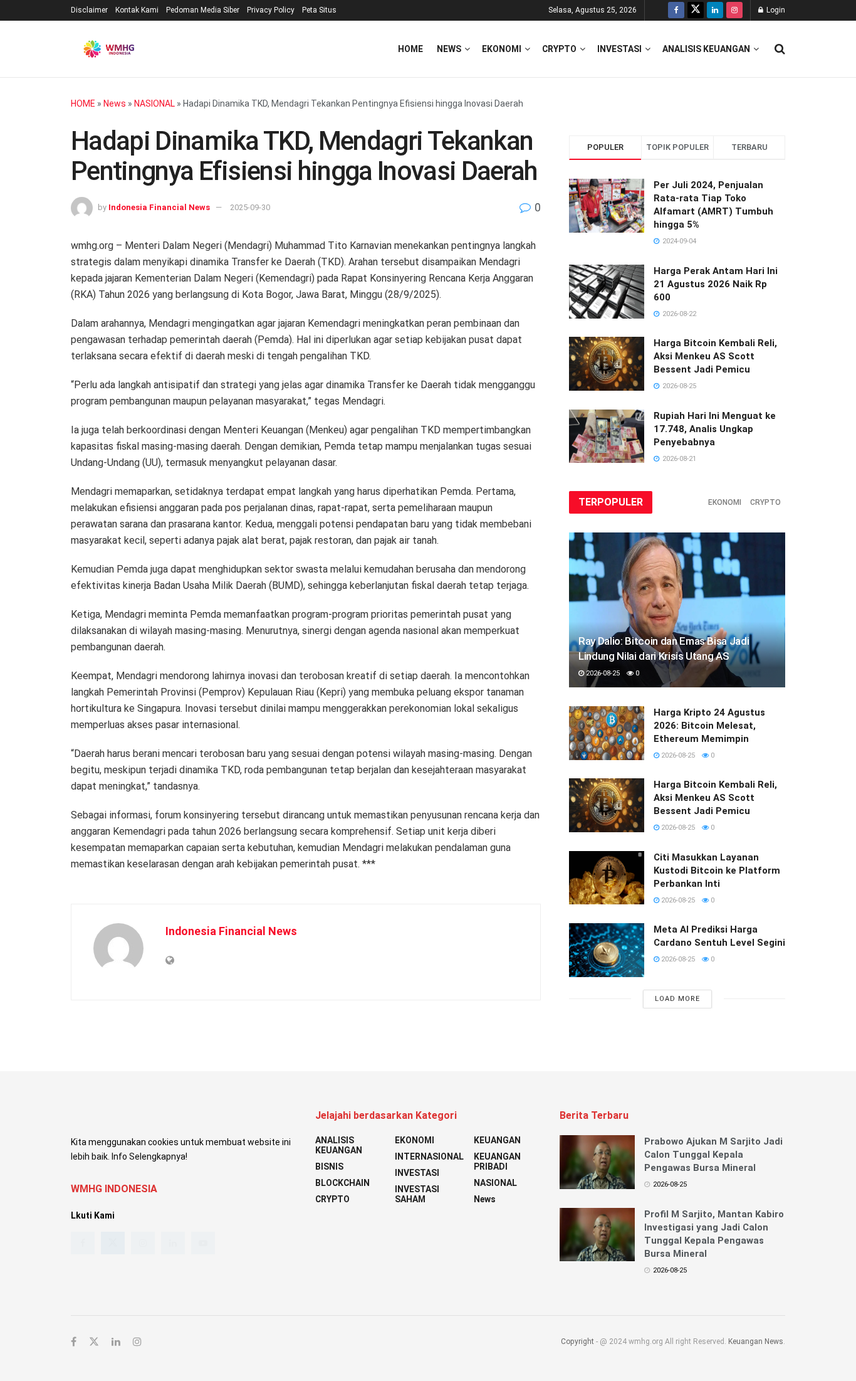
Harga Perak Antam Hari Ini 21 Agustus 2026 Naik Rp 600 (716, 284)
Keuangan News (755, 1341)
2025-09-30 (250, 207)
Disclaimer (89, 10)
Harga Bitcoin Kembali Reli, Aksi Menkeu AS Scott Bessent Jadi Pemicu (715, 356)
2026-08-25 (602, 673)
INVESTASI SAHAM (417, 1194)
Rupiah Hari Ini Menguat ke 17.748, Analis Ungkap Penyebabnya (715, 429)
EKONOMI (501, 49)
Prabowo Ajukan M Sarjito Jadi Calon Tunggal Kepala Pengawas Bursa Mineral (713, 1154)
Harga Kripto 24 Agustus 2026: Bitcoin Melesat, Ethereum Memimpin (709, 725)
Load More (677, 999)
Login (775, 10)
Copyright (577, 1341)
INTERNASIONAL (429, 1156)
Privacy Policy (271, 10)
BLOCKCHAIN (342, 1183)
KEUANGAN (497, 1140)
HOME (83, 103)
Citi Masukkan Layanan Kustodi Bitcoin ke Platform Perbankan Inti (717, 870)
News (449, 49)
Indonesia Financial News (159, 207)
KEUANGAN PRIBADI (497, 1161)
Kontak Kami (137, 10)
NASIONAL (154, 103)
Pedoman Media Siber (202, 10)
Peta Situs (319, 10)
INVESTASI (619, 49)
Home (410, 49)
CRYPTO (559, 49)
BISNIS (329, 1166)
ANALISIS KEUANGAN (706, 49)
